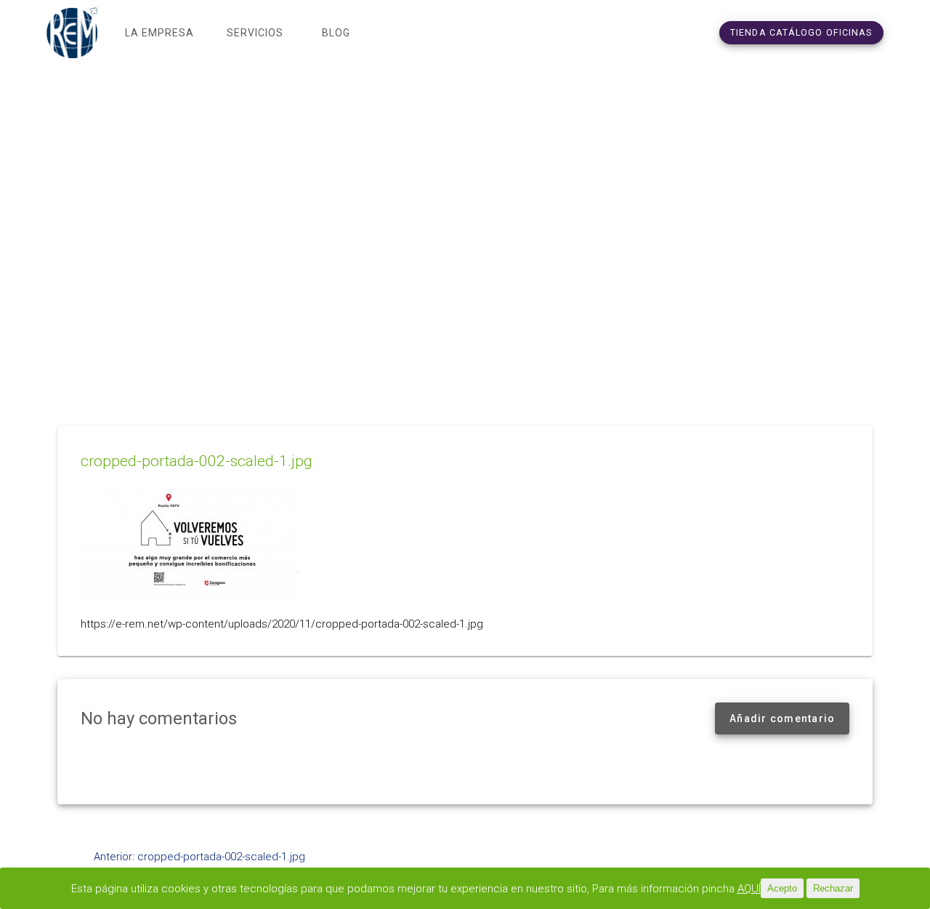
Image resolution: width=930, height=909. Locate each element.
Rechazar (833, 888)
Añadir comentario (782, 718)
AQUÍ (749, 888)
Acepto (782, 888)
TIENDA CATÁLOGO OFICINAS (801, 32)
